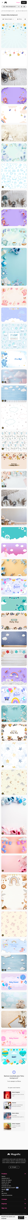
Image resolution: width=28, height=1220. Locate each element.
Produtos (4, 1173)
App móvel (4, 1193)
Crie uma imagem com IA (8, 10)
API (2, 1191)
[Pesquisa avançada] (25, 19)
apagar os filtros (16, 1081)
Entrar (24, 2)
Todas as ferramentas (7, 1195)
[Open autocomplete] (3, 6)
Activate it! (21, 1217)
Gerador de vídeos (6, 1182)
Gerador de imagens (7, 1180)
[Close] (26, 1218)
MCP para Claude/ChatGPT (10, 1187)
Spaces (3, 1176)
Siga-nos (4, 1208)
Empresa (4, 1203)
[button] (14, 1167)
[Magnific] (14, 1154)
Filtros (20, 19)
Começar (4, 1199)
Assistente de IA (6, 1178)
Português (14, 1167)
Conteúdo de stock (6, 1186)
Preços (18, 2)
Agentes (5, 1189)
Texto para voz (5, 1184)
